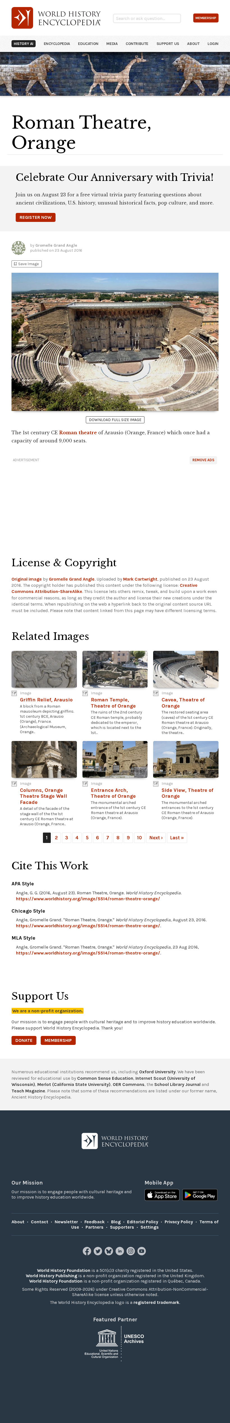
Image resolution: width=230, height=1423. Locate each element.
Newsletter (66, 1221)
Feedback (94, 1221)
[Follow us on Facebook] (88, 1253)
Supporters (122, 1227)
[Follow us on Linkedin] (120, 1253)
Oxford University (157, 1071)
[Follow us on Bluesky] (109, 1253)
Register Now (36, 217)
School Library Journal (177, 1084)
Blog (116, 1221)
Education (88, 43)
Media (112, 43)
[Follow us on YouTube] (142, 1253)
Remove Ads (203, 460)
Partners (95, 1227)
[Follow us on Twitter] (99, 1253)
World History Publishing (51, 1275)
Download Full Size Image (115, 419)
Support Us (168, 43)
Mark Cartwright (140, 579)
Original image (27, 579)
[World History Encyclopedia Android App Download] (199, 1195)
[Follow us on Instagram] (131, 1253)
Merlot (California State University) (74, 1084)
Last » (177, 837)
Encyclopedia (57, 43)
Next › (156, 837)
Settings (150, 1227)
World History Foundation (63, 1270)
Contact (39, 1221)
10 (139, 837)
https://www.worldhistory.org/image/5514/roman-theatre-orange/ (88, 898)
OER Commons (128, 1084)
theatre (88, 432)
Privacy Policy (179, 1221)
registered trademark (156, 1302)
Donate (24, 1040)
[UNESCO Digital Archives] (115, 1343)
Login (213, 43)
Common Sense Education (105, 1078)
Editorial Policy (142, 1221)
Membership (58, 1040)
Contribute (137, 43)
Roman (68, 432)
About (193, 43)
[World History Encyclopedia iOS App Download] (162, 1195)
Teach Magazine (28, 1091)
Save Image (26, 264)
